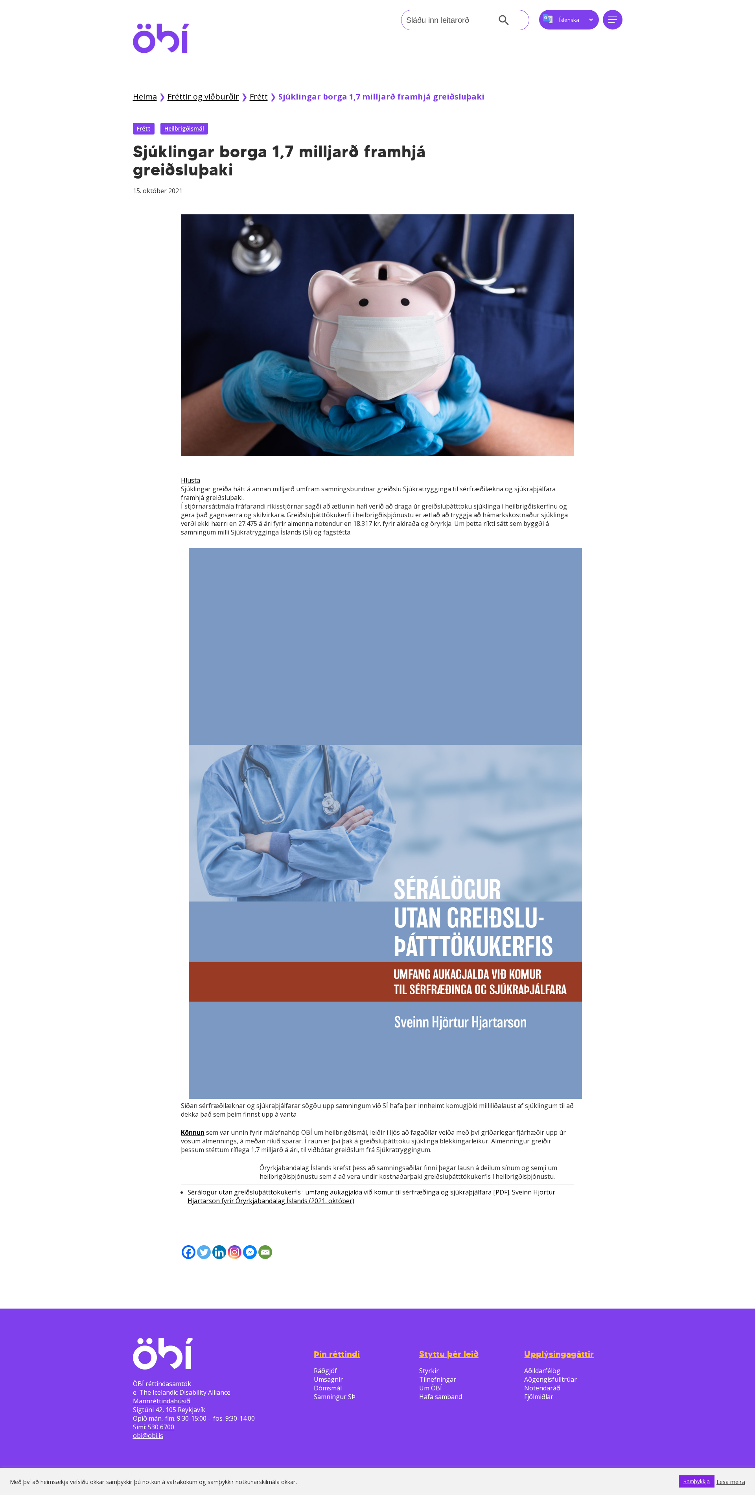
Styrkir (429, 1370)
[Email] (265, 1252)
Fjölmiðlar (538, 1396)
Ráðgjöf (325, 1370)
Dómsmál (328, 1388)
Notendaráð (542, 1388)
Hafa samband (440, 1396)
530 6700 (161, 1427)
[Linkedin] (219, 1252)
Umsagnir (328, 1379)
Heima (145, 96)
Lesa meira (730, 1481)
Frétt (259, 96)
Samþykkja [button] (696, 1481)
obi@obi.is (148, 1435)
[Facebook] (188, 1252)
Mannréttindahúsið (161, 1401)
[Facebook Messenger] (250, 1252)
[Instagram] (234, 1252)
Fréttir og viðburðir (203, 96)
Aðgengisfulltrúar (550, 1379)
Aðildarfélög (542, 1370)
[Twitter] (204, 1252)
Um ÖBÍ (430, 1388)
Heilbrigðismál (184, 128)
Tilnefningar (437, 1379)
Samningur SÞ (334, 1396)
